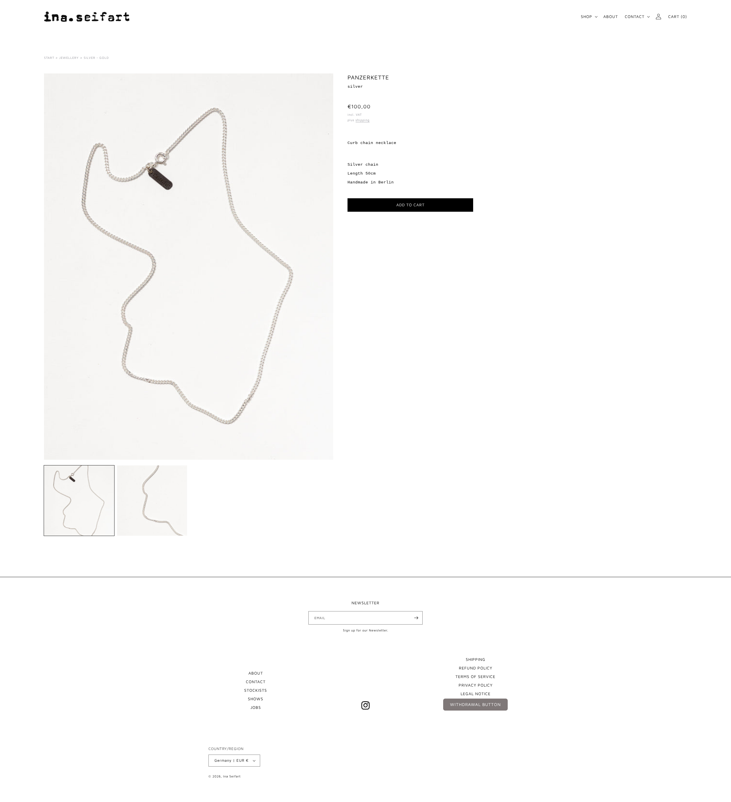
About (255, 673)
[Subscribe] (416, 618)
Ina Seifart (232, 776)
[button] (588, 17)
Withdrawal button (475, 704)
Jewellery (69, 57)
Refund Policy (475, 667)
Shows (255, 698)
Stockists (255, 690)
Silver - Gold (96, 57)
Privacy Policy (476, 685)
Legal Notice (476, 693)
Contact (256, 681)
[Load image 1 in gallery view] (79, 500)
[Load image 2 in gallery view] (152, 500)
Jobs (255, 707)
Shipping (475, 659)
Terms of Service (475, 676)
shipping (362, 120)
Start (49, 57)
